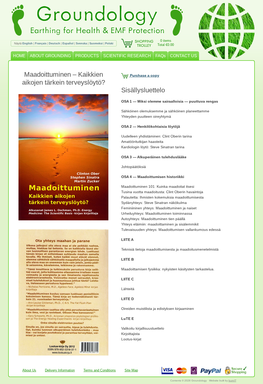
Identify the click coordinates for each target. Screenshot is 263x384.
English (27, 43)
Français (40, 43)
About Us (29, 370)
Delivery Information (60, 370)
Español (67, 43)
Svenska (81, 43)
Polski (109, 43)
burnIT (232, 380)
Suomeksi (96, 43)
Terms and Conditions (99, 370)
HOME (19, 56)
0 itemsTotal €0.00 (165, 43)
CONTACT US (183, 56)
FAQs (160, 56)
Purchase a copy (144, 75)
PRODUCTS (87, 56)
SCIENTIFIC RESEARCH (127, 56)
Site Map (131, 370)
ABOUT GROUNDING (50, 56)
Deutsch (54, 43)
